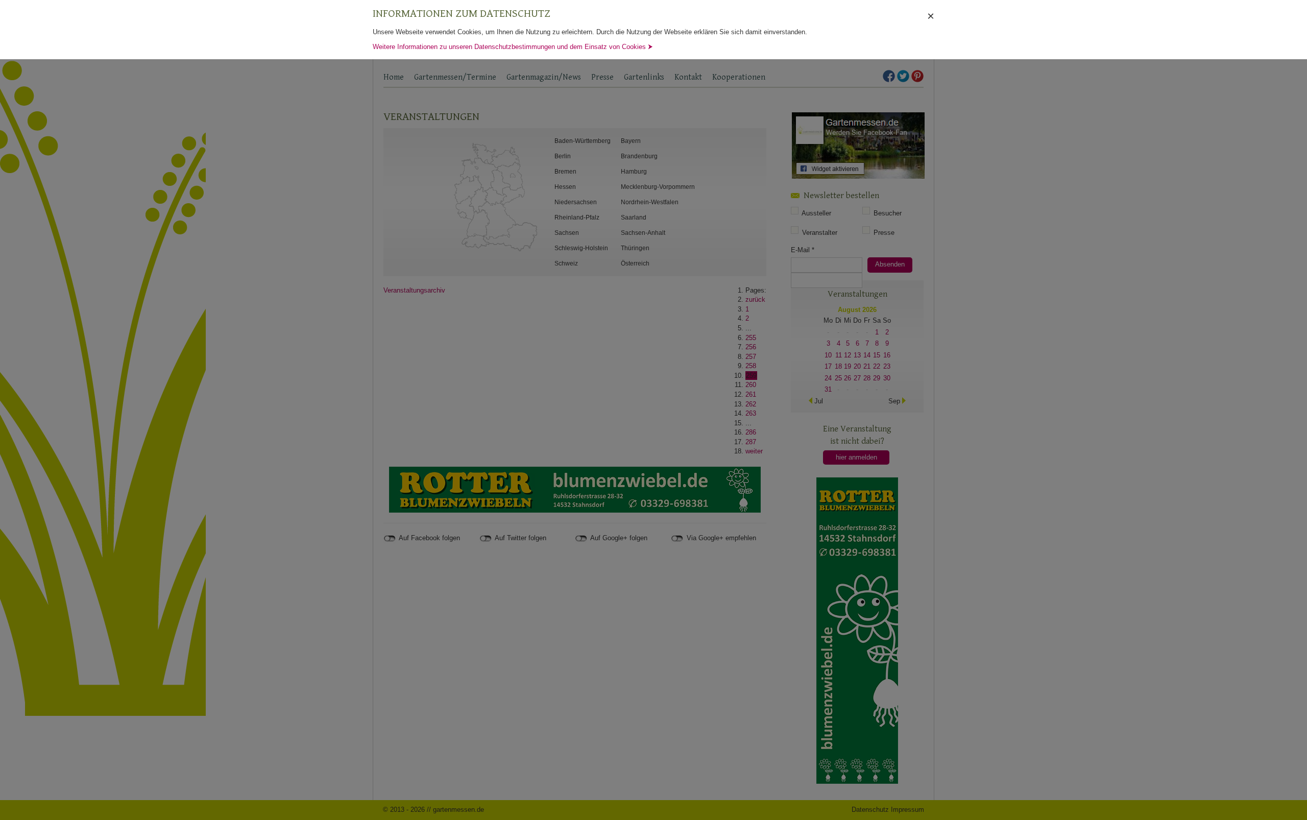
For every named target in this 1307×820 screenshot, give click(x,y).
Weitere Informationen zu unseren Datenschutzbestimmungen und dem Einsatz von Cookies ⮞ (513, 47)
